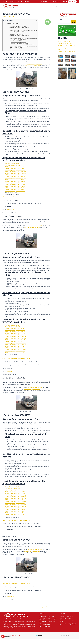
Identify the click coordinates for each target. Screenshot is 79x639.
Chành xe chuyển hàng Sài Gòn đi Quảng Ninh (15, 178)
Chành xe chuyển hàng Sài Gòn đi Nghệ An (15, 189)
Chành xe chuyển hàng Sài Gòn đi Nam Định (15, 174)
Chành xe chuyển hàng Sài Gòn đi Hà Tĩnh (15, 191)
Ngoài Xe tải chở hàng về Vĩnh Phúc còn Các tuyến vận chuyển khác (24, 30)
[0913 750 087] (3, 636)
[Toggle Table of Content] (35, 21)
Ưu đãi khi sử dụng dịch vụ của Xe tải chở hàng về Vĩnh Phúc (22, 28)
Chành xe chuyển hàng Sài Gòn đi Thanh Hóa (15, 187)
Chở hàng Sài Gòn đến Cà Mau (65, 43)
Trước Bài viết (6, 606)
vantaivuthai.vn (10, 209)
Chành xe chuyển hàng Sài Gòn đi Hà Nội (14, 166)
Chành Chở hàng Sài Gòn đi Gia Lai (66, 45)
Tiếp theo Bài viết (45, 606)
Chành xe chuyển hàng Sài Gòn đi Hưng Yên (15, 183)
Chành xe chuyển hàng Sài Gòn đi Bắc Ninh (15, 170)
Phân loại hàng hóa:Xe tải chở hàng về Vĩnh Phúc (20, 27)
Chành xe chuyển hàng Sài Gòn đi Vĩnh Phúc (15, 181)
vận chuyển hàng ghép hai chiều (34, 64)
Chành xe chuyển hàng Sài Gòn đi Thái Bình (15, 168)
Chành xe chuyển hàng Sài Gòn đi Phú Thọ (15, 179)
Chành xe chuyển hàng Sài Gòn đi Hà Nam (15, 184)
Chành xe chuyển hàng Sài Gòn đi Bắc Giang (15, 171)
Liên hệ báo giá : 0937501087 (16, 24)
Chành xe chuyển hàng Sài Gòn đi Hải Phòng (15, 176)
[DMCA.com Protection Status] (39, 635)
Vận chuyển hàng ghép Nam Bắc (12, 163)
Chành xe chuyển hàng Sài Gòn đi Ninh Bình (15, 186)
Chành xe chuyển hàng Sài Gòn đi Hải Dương (15, 173)
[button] (72, 1)
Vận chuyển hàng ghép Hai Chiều (12, 165)
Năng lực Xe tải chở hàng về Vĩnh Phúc (18, 26)
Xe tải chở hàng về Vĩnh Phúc (12, 23)
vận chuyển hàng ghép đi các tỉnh (32, 65)
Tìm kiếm (60, 19)
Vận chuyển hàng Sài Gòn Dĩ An (65, 41)
